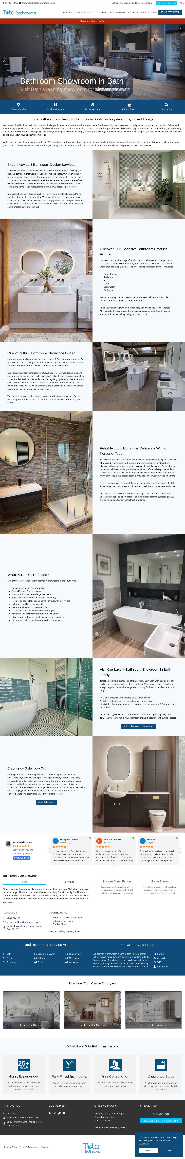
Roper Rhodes (111, 274)
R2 (105, 280)
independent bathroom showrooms (74, 125)
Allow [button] (148, 1150)
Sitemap (45, 1147)
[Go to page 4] (114, 866)
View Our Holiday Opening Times (64, 931)
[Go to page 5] (116, 866)
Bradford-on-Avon (46, 954)
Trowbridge (12, 962)
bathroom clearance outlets (129, 142)
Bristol (10, 958)
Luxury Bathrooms (153, 1025)
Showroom (67, 12)
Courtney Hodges (155, 839)
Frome (41, 962)
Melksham (74, 958)
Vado (106, 283)
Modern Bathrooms (31, 1025)
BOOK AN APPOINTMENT (166, 3)
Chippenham (75, 954)
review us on (20, 857)
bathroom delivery (149, 459)
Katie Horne (66, 839)
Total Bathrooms (22, 842)
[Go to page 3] (112, 866)
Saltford (42, 958)
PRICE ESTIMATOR (170, 12)
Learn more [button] (144, 1144)
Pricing (76, 12)
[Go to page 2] (110, 866)
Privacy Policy (10, 1147)
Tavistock (108, 277)
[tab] (24, 882)
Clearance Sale (14, 777)
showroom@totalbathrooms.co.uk (23, 922)
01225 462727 (13, 918)
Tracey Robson (111, 839)
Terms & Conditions (29, 1147)
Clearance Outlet (61, 353)
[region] (92, 62)
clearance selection (21, 372)
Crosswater (109, 286)
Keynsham (74, 962)
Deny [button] (169, 1150)
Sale (155, 12)
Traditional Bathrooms (92, 1025)
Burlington (109, 290)
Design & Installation (118, 12)
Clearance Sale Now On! (92, 21)
